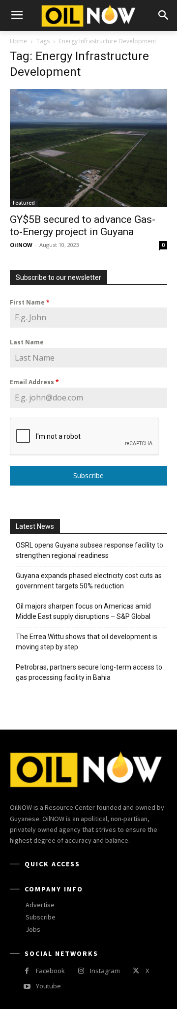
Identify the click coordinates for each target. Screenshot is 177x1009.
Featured (24, 202)
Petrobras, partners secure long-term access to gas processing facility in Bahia (89, 672)
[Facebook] (27, 971)
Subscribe (88, 475)
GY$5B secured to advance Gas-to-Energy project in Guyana (82, 226)
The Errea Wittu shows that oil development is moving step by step (86, 642)
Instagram (105, 970)
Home (18, 41)
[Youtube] (27, 986)
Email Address (34, 382)
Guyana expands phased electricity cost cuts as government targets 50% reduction (89, 581)
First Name (30, 302)
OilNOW (21, 244)
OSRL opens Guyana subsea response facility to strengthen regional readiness (89, 550)
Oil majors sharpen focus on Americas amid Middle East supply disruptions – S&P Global (84, 611)
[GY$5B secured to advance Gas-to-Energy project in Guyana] (88, 148)
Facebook (50, 970)
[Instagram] (81, 971)
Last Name (27, 342)
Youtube (48, 985)
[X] (136, 971)
